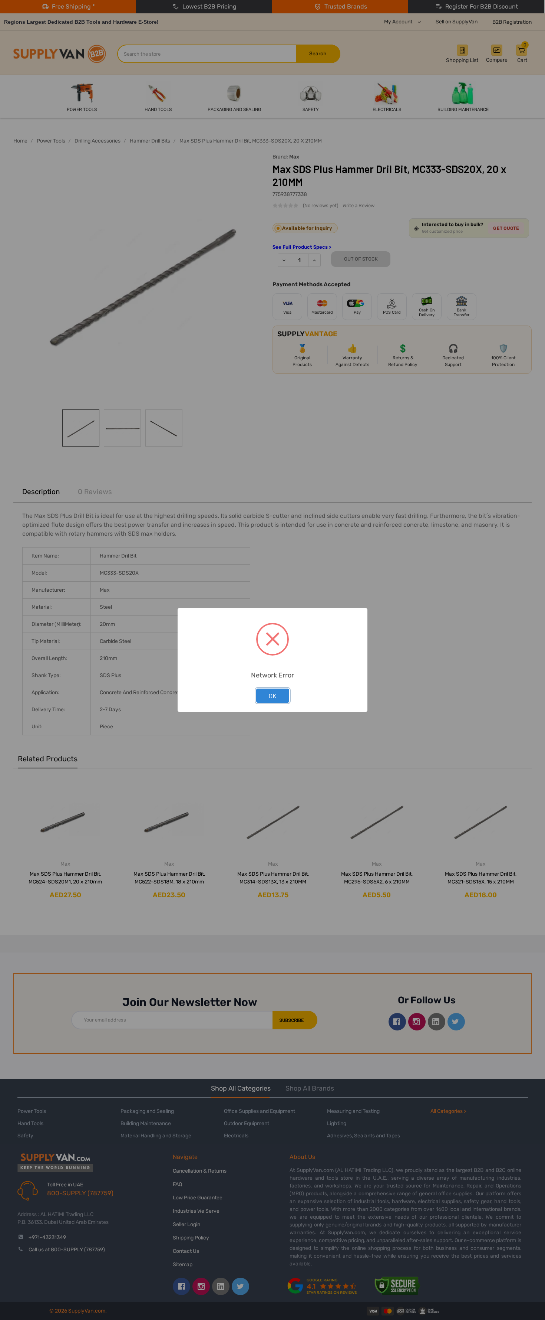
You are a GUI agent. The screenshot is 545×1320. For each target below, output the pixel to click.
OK (273, 695)
